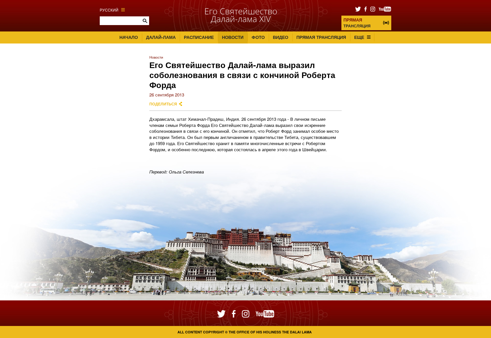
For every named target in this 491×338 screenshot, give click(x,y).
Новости (232, 37)
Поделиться (163, 104)
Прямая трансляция (321, 37)
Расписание (199, 37)
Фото (258, 37)
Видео (280, 37)
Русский (109, 10)
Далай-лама (161, 37)
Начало (128, 37)
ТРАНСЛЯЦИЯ (357, 23)
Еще (359, 37)
